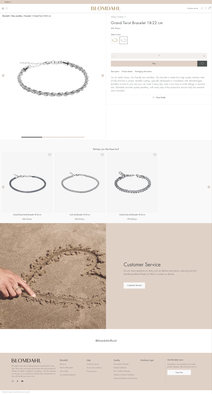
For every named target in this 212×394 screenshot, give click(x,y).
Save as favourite (206, 63)
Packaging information (143, 71)
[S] (123, 40)
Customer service (192, 8)
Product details (127, 71)
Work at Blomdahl (66, 368)
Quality (117, 360)
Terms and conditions (94, 368)
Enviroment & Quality (121, 364)
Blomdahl (5, 16)
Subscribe (179, 372)
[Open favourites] (205, 8)
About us (63, 364)
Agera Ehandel (13, 392)
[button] (103, 76)
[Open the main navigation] (3, 8)
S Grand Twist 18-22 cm (41, 16)
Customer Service (134, 285)
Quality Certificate (120, 368)
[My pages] (202, 8)
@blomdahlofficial (106, 340)
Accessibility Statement (68, 375)
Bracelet (27, 16)
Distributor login (147, 360)
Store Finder (64, 371)
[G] (115, 40)
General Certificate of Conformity (125, 378)
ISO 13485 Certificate (122, 371)
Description (115, 71)
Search (7, 8)
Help (89, 360)
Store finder (161, 98)
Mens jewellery (17, 16)
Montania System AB (24, 392)
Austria (7, 2)
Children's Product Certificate (124, 375)
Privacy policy (92, 371)
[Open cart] (209, 8)
